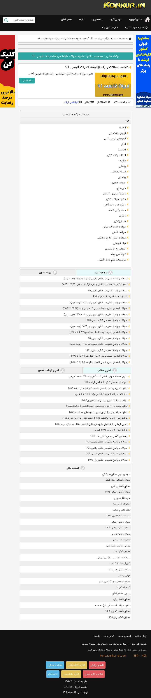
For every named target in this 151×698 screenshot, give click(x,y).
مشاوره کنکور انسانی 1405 (117, 492)
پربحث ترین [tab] (45, 272)
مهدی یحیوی (124, 575)
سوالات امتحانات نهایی (114, 227)
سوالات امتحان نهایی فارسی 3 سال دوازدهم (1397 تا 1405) (98, 356)
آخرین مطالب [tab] (104, 370)
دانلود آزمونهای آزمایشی (114, 194)
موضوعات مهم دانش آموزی (112, 260)
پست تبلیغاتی (118, 172)
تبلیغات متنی (73, 468)
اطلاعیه (122, 150)
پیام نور (122, 177)
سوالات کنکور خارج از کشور (112, 238)
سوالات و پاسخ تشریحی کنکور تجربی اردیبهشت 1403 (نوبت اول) (95, 279)
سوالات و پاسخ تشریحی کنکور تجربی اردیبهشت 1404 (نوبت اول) (95, 314)
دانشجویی (97, 19)
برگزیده (122, 161)
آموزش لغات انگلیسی (120, 563)
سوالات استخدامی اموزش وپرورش (113, 558)
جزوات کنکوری (118, 183)
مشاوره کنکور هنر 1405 (119, 570)
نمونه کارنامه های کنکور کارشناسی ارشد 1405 (106, 382)
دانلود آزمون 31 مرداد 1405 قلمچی (110, 430)
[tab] (75, 121)
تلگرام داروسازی (55, 665)
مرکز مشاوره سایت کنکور (137, 27)
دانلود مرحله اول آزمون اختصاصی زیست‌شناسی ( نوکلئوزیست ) (96, 406)
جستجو (6, 20)
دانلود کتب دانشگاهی (114, 205)
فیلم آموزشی (119, 243)
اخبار (123, 144)
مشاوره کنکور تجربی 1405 (117, 611)
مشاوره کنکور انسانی (120, 522)
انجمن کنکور (66, 19)
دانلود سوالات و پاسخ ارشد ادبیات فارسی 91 (96, 67)
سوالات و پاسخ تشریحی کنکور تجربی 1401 (106, 350)
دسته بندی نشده (117, 210)
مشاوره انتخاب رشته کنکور (117, 480)
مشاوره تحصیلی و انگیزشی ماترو (114, 582)
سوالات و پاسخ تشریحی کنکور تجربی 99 (107, 291)
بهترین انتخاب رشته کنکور (118, 546)
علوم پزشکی (116, 19)
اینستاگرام (53, 674)
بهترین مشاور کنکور (121, 593)
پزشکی (122, 166)
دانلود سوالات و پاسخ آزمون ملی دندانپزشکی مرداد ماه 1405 (98, 412)
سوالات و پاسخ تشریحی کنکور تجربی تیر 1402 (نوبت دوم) (98, 344)
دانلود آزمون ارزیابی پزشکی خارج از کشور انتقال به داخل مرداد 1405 (94, 418)
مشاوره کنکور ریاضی (120, 486)
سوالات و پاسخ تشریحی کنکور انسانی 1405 (106, 454)
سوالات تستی (119, 232)
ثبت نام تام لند (123, 587)
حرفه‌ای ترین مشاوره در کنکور (116, 474)
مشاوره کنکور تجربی (120, 534)
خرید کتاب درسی (122, 498)
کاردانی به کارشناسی (115, 249)
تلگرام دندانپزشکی (76, 665)
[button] (127, 121)
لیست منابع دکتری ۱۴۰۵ (118, 516)
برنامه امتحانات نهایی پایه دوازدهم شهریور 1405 (104, 400)
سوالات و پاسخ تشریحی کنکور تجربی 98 (107, 338)
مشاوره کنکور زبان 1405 (118, 617)
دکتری (122, 216)
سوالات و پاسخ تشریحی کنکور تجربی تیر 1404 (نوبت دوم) (98, 303)
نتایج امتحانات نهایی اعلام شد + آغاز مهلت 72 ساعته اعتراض (98, 376)
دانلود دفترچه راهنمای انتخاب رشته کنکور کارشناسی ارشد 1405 (97, 388)
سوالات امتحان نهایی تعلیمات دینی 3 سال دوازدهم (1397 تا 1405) (95, 308)
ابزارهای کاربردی (111, 27)
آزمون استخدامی (117, 133)
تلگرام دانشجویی (71, 674)
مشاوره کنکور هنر (122, 551)
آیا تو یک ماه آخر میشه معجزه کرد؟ (110, 296)
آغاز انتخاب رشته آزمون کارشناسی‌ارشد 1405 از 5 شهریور (100, 394)
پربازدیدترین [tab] (101, 272)
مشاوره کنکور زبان (121, 599)
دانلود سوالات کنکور (116, 199)
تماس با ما (109, 636)
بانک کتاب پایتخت (121, 510)
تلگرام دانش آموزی (94, 674)
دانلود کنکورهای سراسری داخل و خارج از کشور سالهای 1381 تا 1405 (94, 284)
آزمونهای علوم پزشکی (115, 139)
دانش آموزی (136, 19)
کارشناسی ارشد (71, 102)
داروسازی (121, 188)
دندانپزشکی (120, 221)
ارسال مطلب (141, 636)
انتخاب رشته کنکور (116, 155)
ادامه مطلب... (27, 80)
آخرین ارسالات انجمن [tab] (48, 370)
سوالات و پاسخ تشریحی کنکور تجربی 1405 (106, 442)
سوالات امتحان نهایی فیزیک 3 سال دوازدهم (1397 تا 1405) (98, 332)
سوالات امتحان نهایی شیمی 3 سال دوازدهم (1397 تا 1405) (98, 362)
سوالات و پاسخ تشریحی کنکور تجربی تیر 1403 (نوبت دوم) (98, 326)
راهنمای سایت (124, 636)
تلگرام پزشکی (97, 665)
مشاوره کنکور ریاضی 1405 (117, 528)
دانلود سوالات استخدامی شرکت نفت (112, 605)
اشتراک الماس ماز (121, 504)
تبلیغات (81, 19)
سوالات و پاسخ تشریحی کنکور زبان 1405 (107, 460)
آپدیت (122, 128)
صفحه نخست (120, 39)
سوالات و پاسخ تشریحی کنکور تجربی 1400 (106, 320)
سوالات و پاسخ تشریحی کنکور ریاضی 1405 (106, 448)
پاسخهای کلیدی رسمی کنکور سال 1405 (108, 436)
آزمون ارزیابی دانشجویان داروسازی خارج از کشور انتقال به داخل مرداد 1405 (91, 424)
